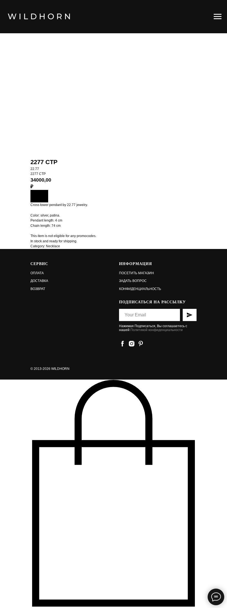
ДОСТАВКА (39, 281)
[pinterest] (140, 343)
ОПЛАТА (37, 273)
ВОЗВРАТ (37, 289)
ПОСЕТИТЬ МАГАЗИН (136, 273)
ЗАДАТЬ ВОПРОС (133, 281)
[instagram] (131, 343)
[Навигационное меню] (217, 16)
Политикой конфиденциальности (156, 330)
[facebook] (122, 343)
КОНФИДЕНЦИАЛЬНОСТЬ (140, 289)
